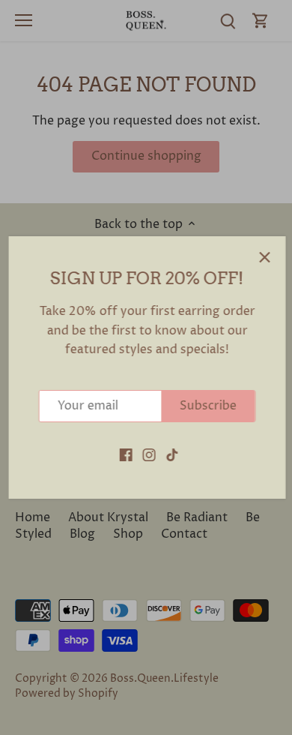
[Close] (263, 257)
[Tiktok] (171, 454)
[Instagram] (148, 454)
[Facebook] (124, 454)
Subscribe (207, 406)
